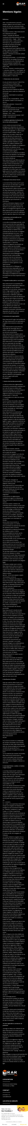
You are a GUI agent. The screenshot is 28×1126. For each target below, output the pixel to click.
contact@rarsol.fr (7, 1096)
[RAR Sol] (21, 4)
